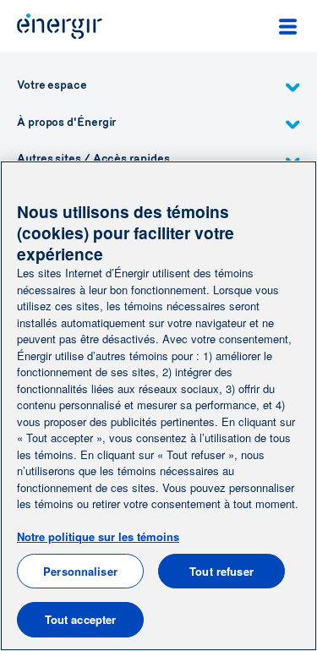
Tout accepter (81, 619)
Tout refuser (221, 571)
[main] (158, 406)
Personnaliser (80, 571)
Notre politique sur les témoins (98, 536)
